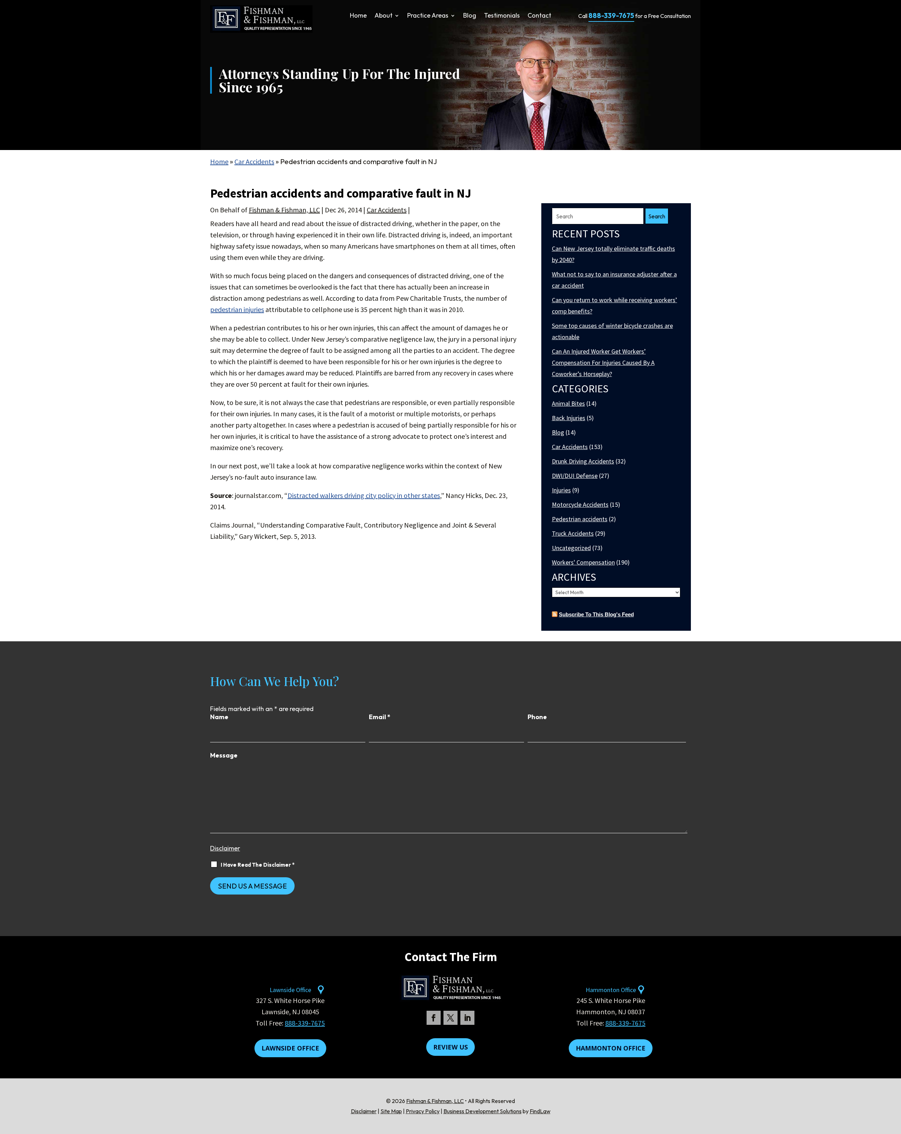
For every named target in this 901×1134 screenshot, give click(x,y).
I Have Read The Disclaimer (258, 864)
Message (224, 755)
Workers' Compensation (583, 562)
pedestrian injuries (237, 309)
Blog (469, 16)
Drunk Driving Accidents (583, 461)
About (383, 16)
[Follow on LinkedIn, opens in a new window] (467, 1018)
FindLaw (540, 1111)
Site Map (391, 1111)
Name (219, 717)
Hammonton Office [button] (610, 1048)
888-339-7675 (611, 15)
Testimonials (502, 16)
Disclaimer (225, 848)
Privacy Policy (423, 1111)
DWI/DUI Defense (575, 476)
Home (358, 16)
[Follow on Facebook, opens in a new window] (434, 1018)
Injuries (561, 490)
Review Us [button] (450, 1047)
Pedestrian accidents (579, 519)
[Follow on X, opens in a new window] (450, 1018)
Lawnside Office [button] (290, 1048)
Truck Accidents (573, 533)
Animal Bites (568, 403)
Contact (539, 16)
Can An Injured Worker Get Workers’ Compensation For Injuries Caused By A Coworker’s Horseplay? (603, 362)
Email (379, 717)
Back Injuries (568, 418)
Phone (537, 717)
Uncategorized (571, 548)
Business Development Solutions (482, 1111)
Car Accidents (387, 209)
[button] (894, 1083)
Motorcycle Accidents (580, 504)
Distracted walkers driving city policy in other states (364, 495)
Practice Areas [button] (427, 16)
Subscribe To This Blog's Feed (596, 614)
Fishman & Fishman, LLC (284, 209)
